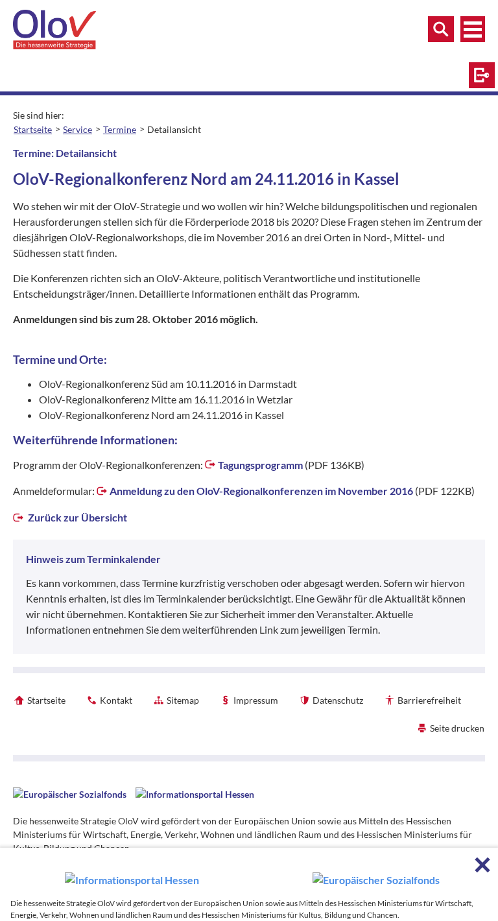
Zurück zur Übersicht (76, 517)
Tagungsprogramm (260, 465)
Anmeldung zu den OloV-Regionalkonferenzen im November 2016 (261, 490)
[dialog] (249, 884)
